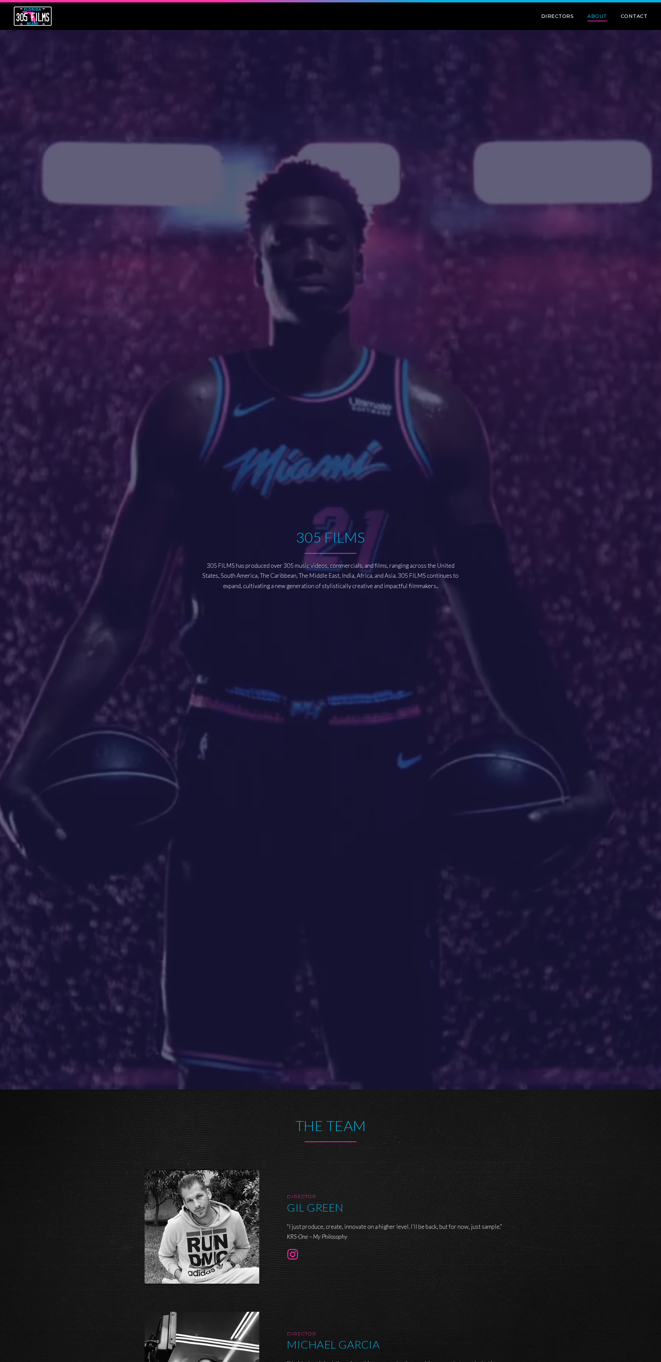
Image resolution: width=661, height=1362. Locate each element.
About (597, 16)
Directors (557, 16)
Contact (634, 16)
